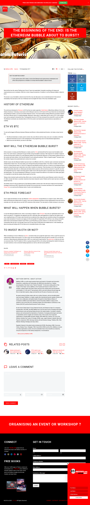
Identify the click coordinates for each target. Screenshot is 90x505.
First (34, 452)
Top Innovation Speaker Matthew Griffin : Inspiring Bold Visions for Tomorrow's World (80, 202)
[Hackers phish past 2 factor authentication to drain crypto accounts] (7, 352)
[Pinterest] (9, 267)
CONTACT (48, 500)
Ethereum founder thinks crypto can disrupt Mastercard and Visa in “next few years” (53, 253)
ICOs (36, 152)
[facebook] (5, 454)
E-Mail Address (37, 455)
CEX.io (26, 235)
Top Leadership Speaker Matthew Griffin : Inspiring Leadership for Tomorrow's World (80, 143)
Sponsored (31, 263)
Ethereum (20, 110)
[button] (61, 344)
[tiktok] (15, 454)
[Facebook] (4, 267)
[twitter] (18, 454)
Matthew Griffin (9, 69)
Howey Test (7, 187)
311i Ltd (14, 500)
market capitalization (34, 198)
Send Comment (11, 403)
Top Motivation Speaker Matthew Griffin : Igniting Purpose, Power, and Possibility (80, 212)
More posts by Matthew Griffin (25, 333)
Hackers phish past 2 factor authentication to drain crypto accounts (15, 352)
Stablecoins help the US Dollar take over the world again (58, 352)
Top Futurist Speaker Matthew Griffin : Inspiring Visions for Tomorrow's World (80, 122)
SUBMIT (36, 485)
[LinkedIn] (13, 267)
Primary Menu (86, 9)
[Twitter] (6, 267)
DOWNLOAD (63, 2)
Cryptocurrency (15, 263)
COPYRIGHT (55, 500)
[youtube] (21, 454)
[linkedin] (11, 454)
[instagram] (8, 454)
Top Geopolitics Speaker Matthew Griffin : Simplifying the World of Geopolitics (80, 133)
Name (35, 448)
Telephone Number (38, 461)
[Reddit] (15, 267)
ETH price (42, 213)
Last (61, 452)
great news (51, 239)
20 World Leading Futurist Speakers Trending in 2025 (78, 112)
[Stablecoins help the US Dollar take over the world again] (49, 352)
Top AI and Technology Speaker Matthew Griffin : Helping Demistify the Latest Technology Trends (80, 167)
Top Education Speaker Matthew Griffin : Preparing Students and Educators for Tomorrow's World (79, 180)
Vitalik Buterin (44, 110)
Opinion (16, 69)
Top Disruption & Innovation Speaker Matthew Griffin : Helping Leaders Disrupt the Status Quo (80, 155)
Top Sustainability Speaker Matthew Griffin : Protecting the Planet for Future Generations (80, 191)
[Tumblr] (11, 267)
